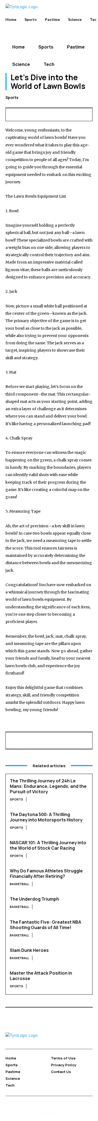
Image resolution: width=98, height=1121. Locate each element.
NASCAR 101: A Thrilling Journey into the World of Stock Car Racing (48, 845)
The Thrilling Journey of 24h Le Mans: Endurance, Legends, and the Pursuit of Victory (48, 786)
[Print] (73, 113)
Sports (11, 97)
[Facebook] (11, 113)
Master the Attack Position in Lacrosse (41, 975)
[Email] (61, 113)
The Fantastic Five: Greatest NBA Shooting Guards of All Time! (45, 924)
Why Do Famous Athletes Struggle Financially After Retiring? (46, 873)
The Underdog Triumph (34, 899)
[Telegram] (86, 113)
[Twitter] (23, 113)
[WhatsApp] (48, 113)
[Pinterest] (36, 113)
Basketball (19, 884)
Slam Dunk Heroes (29, 950)
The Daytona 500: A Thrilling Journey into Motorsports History (46, 817)
